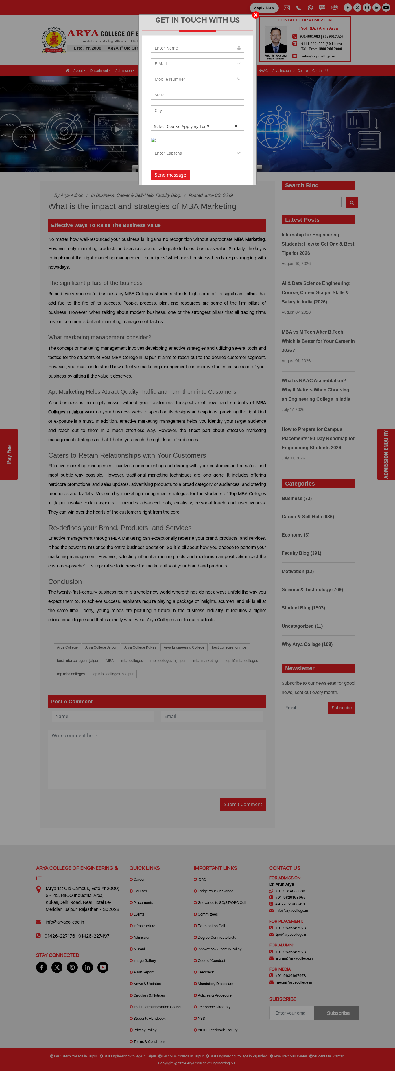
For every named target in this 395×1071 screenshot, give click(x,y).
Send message (170, 175)
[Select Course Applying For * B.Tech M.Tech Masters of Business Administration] (197, 126)
